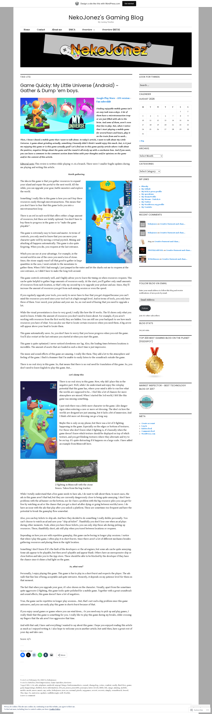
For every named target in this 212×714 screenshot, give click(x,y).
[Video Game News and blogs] (154, 378)
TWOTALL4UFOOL (155, 250)
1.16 (32, 685)
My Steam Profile (148, 197)
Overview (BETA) (111, 29)
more (34, 690)
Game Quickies (57, 683)
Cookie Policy (54, 709)
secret (94, 690)
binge (64, 685)
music (40, 690)
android (50, 685)
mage (110, 688)
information (53, 688)
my (44, 690)
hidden (39, 688)
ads (36, 685)
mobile (124, 688)
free (124, 685)
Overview (87, 29)
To (30, 693)
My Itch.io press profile (151, 192)
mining (117, 688)
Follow (145, 308)
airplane (42, 685)
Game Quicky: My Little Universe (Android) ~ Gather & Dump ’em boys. (69, 88)
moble (23, 690)
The (22, 693)
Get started (129, 3)
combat (108, 685)
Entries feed (146, 429)
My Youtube (146, 207)
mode (29, 690)
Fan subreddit (103, 101)
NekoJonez (51, 680)
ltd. (106, 688)
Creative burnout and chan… (172, 224)
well (61, 693)
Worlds (67, 693)
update (43, 693)
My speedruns (147, 194)
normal (72, 690)
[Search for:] (165, 85)
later (91, 688)
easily (114, 685)
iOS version (123, 98)
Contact (41, 29)
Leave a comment (27, 696)
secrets (101, 690)
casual (85, 685)
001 (28, 685)
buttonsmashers (74, 685)
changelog (93, 685)
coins (101, 685)
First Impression (43, 683)
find (120, 685)
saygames (86, 690)
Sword (125, 690)
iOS (60, 688)
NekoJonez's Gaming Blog (106, 17)
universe (36, 693)
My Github (146, 189)
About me (57, 29)
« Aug (141, 141)
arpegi (58, 685)
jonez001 (75, 688)
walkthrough (53, 693)
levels (96, 688)
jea (64, 688)
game (129, 685)
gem (22, 688)
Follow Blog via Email (153, 283)
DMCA (72, 29)
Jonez (68, 688)
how (45, 688)
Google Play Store (105, 98)
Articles (31, 683)
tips (26, 693)
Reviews (67, 683)
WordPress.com (148, 434)
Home (27, 29)
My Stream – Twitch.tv (151, 199)
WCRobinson (153, 259)
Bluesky (144, 186)
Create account (148, 423)
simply (108, 690)
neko (49, 690)
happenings (30, 688)
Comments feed (148, 431)
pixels (79, 690)
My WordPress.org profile (152, 204)
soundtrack (117, 690)
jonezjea (84, 688)
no (67, 690)
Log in (144, 426)
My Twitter (146, 202)
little (102, 688)
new (63, 690)
